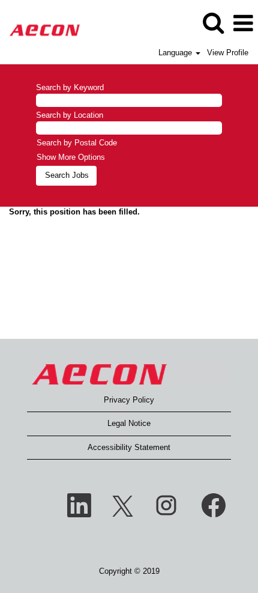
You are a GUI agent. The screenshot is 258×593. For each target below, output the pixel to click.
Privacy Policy (129, 399)
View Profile (227, 52)
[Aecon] (40, 22)
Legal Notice (129, 423)
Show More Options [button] (71, 157)
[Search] (213, 22)
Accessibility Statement (129, 447)
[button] (243, 23)
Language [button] (176, 52)
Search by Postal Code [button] (77, 142)
